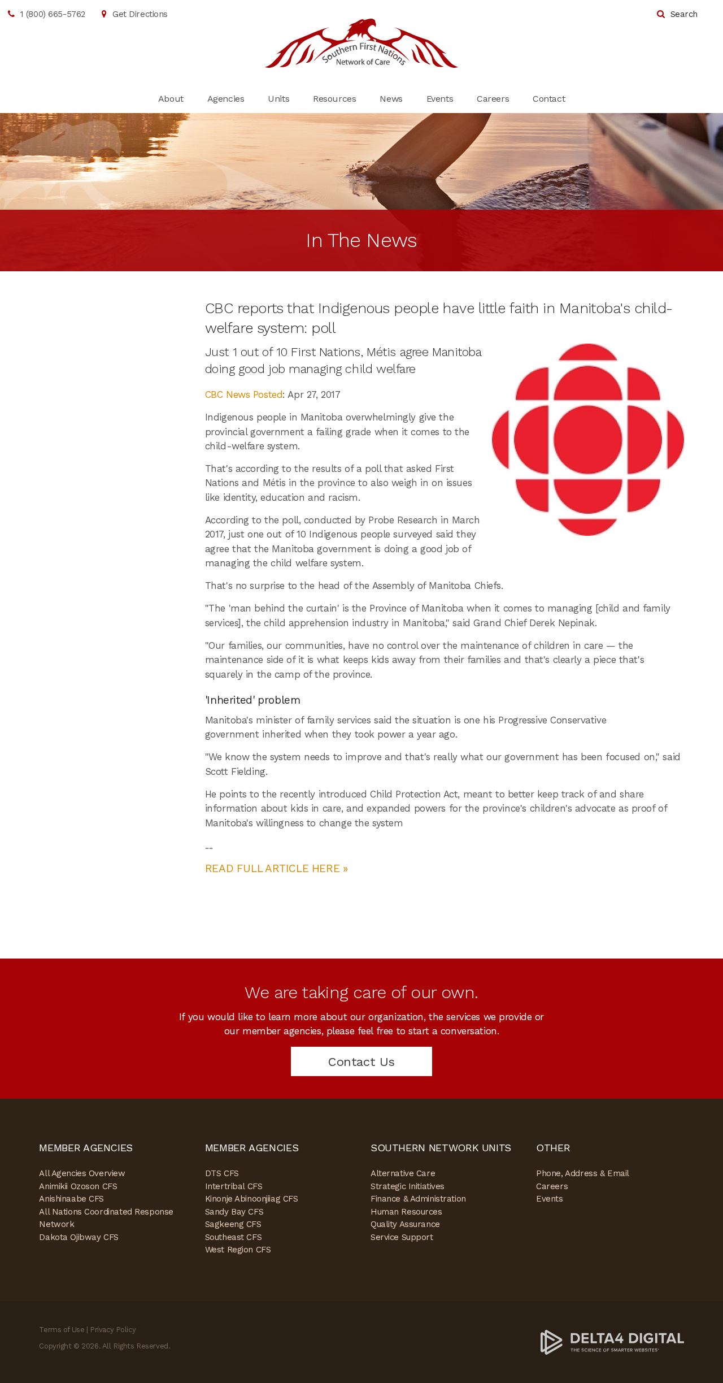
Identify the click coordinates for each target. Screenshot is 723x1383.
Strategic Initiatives (408, 1186)
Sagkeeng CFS (233, 1224)
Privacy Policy (113, 1329)
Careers (493, 98)
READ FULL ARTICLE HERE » (276, 868)
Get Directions (140, 14)
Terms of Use (61, 1329)
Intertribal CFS (234, 1186)
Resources (334, 98)
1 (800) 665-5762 (52, 14)
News (391, 98)
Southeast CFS (233, 1237)
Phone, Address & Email (582, 1173)
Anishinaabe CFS (71, 1199)
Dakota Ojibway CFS (78, 1237)
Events (439, 98)
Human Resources (406, 1212)
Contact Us (361, 1062)
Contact (549, 98)
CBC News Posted (244, 394)
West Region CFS (238, 1250)
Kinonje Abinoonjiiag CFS (251, 1199)
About (171, 98)
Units (278, 98)
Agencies (226, 98)
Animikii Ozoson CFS (78, 1186)
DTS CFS (222, 1173)
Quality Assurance (405, 1224)
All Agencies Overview (82, 1173)
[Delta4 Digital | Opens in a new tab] (612, 1341)
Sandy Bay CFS (234, 1212)
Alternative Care (403, 1173)
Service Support (402, 1237)
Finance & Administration (418, 1199)
